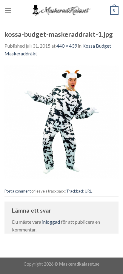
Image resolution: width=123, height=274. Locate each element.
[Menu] (8, 10)
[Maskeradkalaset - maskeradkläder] (61, 10)
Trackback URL (79, 191)
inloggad (51, 222)
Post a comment (17, 191)
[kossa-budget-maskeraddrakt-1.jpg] (61, 121)
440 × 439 (66, 46)
